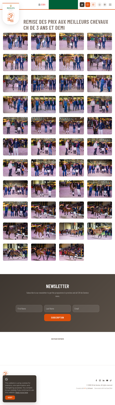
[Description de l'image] (15, 41)
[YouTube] (107, 380)
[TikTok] (111, 380)
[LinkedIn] (104, 380)
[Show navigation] (110, 4)
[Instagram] (100, 380)
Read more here (21, 392)
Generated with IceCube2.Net (103, 388)
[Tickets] (87, 4)
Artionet (90, 388)
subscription (57, 317)
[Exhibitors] (93, 4)
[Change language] (105, 4)
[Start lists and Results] (82, 4)
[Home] (99, 4)
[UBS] (42, 4)
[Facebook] (96, 380)
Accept (10, 397)
